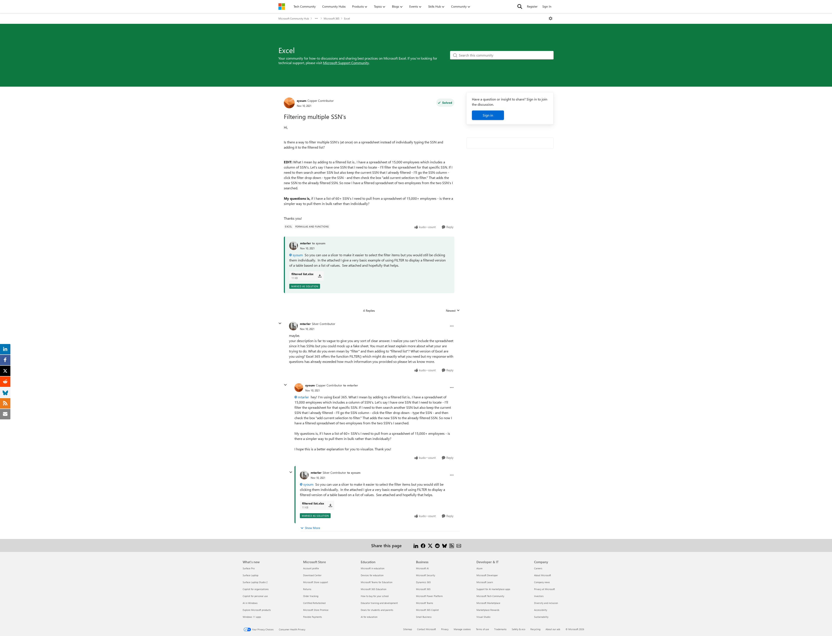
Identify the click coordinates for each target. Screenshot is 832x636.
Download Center (312, 575)
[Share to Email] (459, 545)
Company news (542, 582)
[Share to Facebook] (423, 545)
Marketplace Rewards (487, 610)
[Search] (519, 6)
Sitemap (407, 629)
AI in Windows (250, 603)
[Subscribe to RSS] (451, 545)
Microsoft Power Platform (429, 596)
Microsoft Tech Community (490, 596)
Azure (479, 568)
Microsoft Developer (487, 575)
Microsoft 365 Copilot (427, 610)
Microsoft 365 (331, 18)
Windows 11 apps (252, 616)
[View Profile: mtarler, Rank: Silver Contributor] (293, 326)
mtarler (305, 243)
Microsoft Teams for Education (376, 582)
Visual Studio (483, 616)
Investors (539, 596)
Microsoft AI (422, 568)
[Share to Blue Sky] (444, 545)
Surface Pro (249, 568)
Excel (347, 18)
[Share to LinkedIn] (416, 545)
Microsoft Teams (424, 603)
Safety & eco (518, 629)
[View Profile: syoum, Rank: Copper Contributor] (289, 102)
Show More (312, 528)
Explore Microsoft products (257, 610)
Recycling (535, 629)
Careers (538, 568)
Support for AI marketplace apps (493, 589)
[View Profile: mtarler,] (293, 245)
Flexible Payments (312, 616)
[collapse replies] (280, 323)
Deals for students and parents (377, 610)
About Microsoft (542, 575)
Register (532, 6)
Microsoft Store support (315, 582)
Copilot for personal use (255, 596)
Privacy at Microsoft (544, 589)
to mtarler (350, 385)
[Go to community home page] (281, 6)
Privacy (444, 629)
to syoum (318, 243)
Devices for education (372, 575)
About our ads (553, 629)
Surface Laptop (250, 575)
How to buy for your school (375, 596)
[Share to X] (430, 545)
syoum (301, 101)
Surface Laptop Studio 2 (255, 582)
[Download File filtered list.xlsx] (320, 275)
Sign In (546, 6)
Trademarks (500, 629)
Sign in (488, 115)
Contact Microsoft (426, 629)
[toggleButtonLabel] (551, 18)
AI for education (369, 616)
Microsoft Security (425, 575)
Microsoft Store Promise (315, 610)
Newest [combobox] (453, 310)
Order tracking (310, 596)
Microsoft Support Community (346, 62)
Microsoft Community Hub (293, 18)
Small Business (424, 616)
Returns (307, 589)
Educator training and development (379, 603)
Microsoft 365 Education (373, 589)
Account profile (311, 568)
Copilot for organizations (256, 589)
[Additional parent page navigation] (316, 18)
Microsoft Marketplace (488, 603)
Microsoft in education (372, 568)
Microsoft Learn (484, 582)
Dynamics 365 (423, 582)
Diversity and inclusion (546, 603)
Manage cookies (462, 629)
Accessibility (540, 610)
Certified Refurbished (314, 603)
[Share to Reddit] (437, 545)
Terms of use (482, 629)
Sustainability (541, 616)
